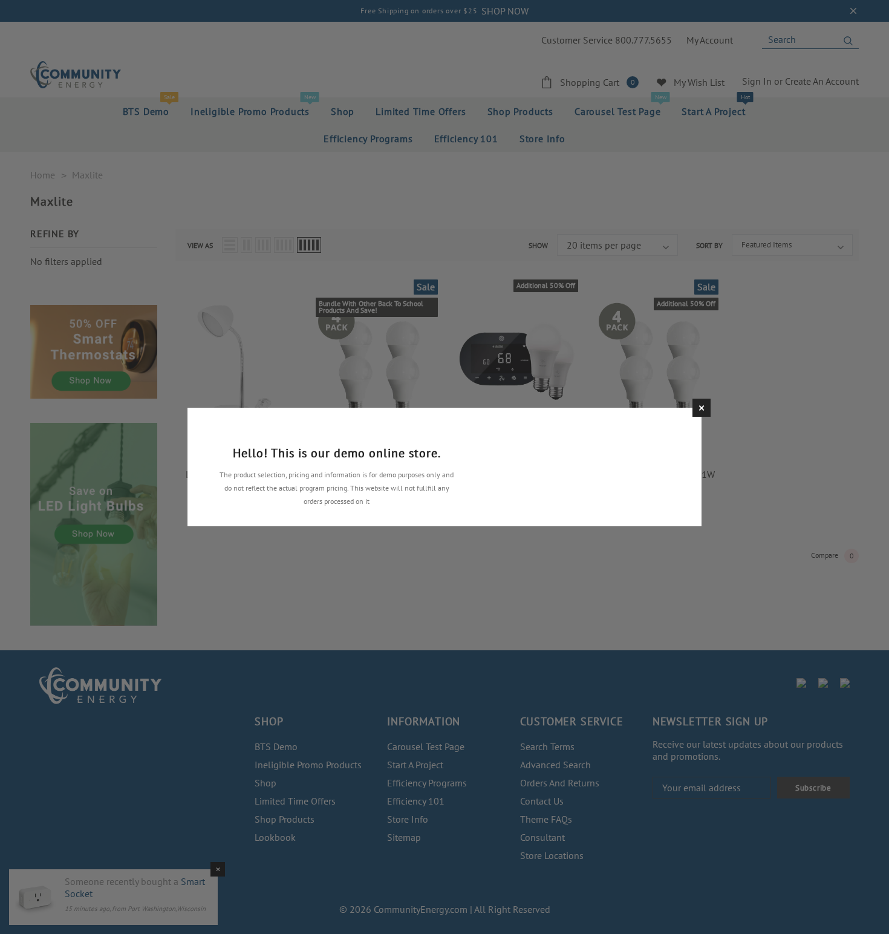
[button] (701, 408)
